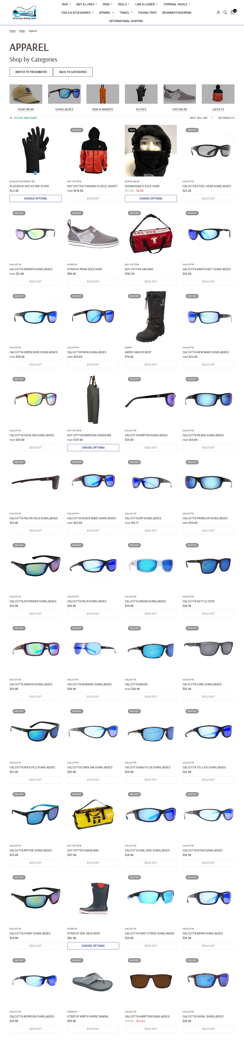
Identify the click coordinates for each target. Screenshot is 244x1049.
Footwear (179, 109)
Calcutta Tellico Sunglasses (204, 767)
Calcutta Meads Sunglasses (203, 435)
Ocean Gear (132, 181)
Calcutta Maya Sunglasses (86, 352)
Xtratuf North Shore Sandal (88, 1016)
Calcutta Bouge (136, 684)
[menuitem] (66, 4)
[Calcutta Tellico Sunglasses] (209, 732)
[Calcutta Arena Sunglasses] (151, 566)
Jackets (218, 109)
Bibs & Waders (102, 109)
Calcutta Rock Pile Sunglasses (32, 767)
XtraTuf (72, 264)
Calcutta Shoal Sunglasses (203, 1016)
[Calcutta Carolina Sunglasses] (93, 732)
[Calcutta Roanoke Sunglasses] (93, 649)
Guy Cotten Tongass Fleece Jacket (92, 186)
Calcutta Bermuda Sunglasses (32, 1016)
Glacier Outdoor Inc (22, 181)
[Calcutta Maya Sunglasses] (93, 317)
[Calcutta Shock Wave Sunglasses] (93, 483)
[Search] (225, 12)
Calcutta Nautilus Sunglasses (147, 767)
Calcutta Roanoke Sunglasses (89, 684)
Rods (106, 4)
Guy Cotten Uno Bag (139, 269)
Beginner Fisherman (176, 12)
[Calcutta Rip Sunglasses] (151, 483)
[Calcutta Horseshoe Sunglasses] (36, 317)
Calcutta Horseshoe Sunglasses (34, 352)
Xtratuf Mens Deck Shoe (84, 269)
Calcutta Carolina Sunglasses (89, 767)
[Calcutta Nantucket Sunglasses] (209, 234)
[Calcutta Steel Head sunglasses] (209, 151)
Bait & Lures (85, 4)
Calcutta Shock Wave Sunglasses (91, 518)
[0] (231, 12)
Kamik (128, 347)
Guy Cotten (74, 181)
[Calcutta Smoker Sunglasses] (36, 234)
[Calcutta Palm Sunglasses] (93, 566)
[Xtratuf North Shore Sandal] (93, 981)
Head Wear (26, 109)
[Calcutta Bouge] (151, 649)
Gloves (141, 109)
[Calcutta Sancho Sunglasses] (36, 649)
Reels (122, 4)
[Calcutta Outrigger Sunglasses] (36, 566)
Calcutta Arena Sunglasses (145, 601)
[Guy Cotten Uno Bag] (151, 234)
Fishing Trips (147, 12)
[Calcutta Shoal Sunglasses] (209, 981)
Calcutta (188, 181)
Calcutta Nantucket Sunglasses (207, 269)
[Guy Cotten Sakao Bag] (93, 815)
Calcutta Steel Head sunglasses (207, 186)
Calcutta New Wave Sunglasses (206, 352)
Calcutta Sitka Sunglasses (202, 850)
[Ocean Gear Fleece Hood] (151, 151)
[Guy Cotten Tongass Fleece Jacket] (93, 151)
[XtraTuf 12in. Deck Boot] (93, 898)
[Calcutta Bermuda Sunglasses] (36, 981)
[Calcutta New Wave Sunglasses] (209, 317)
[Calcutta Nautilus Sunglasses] (151, 732)
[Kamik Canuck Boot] (151, 317)
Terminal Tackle (175, 4)
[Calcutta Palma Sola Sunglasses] (36, 483)
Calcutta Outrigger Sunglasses (33, 601)
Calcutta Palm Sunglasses (87, 601)
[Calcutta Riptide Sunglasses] (36, 815)
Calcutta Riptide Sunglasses (31, 850)
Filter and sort (26, 117)
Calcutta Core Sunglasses (202, 684)
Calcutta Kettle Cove (199, 601)
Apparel (105, 12)
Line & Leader (145, 4)
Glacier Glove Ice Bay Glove (29, 186)
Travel (125, 12)
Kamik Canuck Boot (138, 352)
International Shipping (126, 21)
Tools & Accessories (76, 12)
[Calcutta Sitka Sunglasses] (209, 815)
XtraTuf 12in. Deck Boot (83, 933)
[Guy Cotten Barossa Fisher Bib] (93, 400)
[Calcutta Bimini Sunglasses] (209, 898)
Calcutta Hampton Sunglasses (147, 1016)
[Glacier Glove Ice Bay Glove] (36, 151)
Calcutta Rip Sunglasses (143, 518)
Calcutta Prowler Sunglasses (205, 518)
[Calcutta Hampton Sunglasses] (151, 981)
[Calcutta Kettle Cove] (209, 566)
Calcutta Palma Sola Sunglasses (34, 518)
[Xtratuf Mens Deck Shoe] (93, 234)
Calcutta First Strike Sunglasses (149, 933)
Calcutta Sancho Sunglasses (31, 684)
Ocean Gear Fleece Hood (142, 186)
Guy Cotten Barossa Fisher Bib (89, 435)
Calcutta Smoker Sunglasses (31, 269)
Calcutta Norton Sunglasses (146, 435)
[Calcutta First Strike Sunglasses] (151, 898)
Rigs (65, 4)
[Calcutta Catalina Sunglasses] (36, 400)
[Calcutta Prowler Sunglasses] (209, 483)
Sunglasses (64, 109)
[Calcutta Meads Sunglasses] (209, 400)
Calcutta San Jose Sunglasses (147, 850)
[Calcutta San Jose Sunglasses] (151, 815)
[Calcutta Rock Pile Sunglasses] (36, 732)
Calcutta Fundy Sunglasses (30, 933)
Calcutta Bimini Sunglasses (203, 933)
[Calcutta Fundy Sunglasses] (36, 898)
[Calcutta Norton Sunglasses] (151, 400)
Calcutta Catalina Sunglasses (32, 435)
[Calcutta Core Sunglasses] (209, 649)
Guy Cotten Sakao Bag (83, 850)
